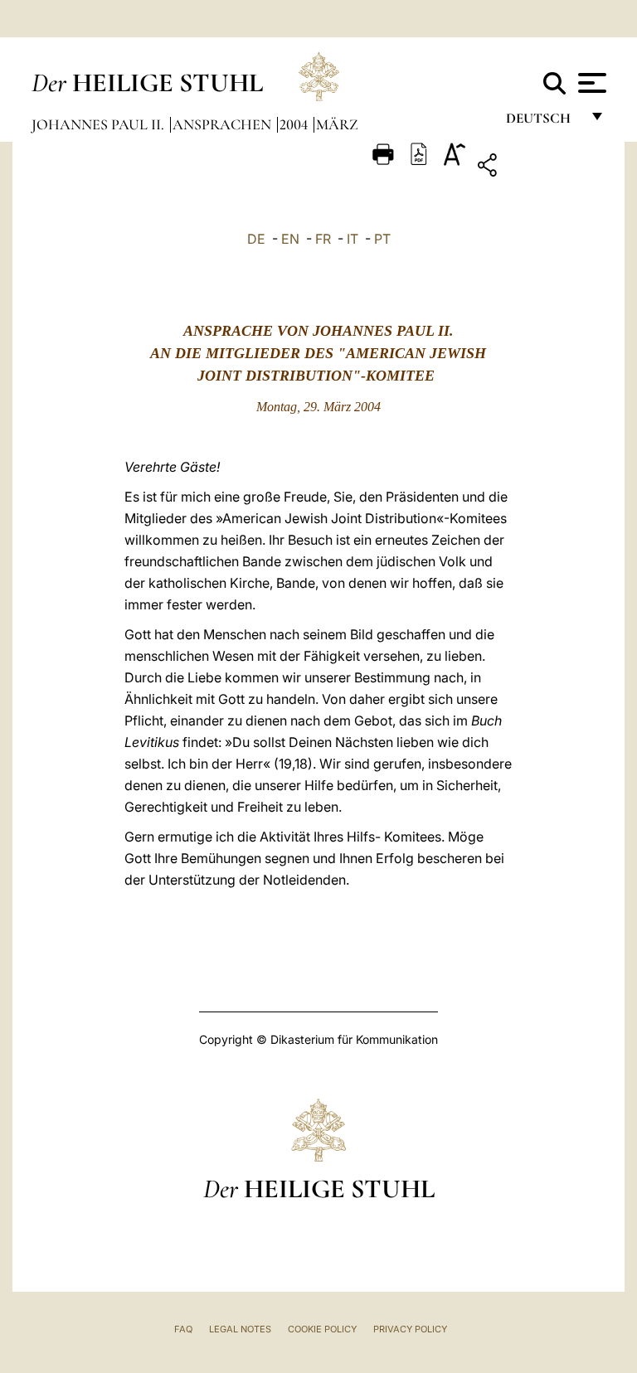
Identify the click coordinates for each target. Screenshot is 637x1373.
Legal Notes (240, 1329)
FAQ (183, 1329)
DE (256, 238)
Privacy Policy (410, 1329)
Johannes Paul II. (100, 124)
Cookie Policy (322, 1329)
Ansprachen (224, 124)
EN (290, 238)
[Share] (539, 167)
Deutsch (542, 122)
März (337, 124)
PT (382, 238)
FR (323, 238)
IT (352, 238)
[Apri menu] (590, 83)
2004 (295, 124)
